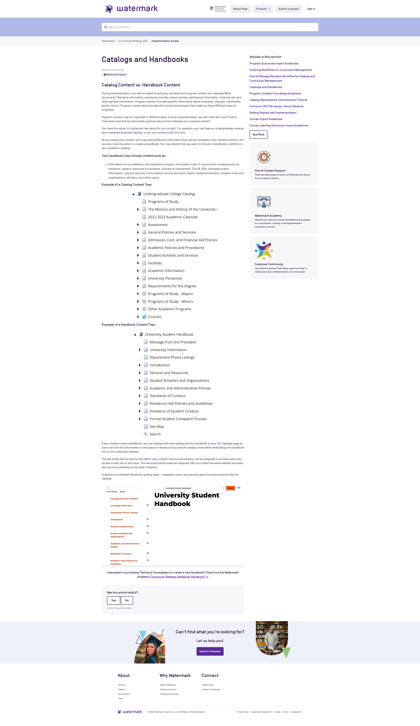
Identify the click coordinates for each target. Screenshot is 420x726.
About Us (122, 685)
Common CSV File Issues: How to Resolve (277, 106)
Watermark (108, 41)
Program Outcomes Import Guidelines (274, 63)
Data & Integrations (168, 685)
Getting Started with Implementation (273, 112)
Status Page (240, 8)
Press (120, 698)
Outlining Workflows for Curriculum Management (281, 70)
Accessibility (296, 712)
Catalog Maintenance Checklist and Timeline (278, 100)
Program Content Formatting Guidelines (275, 93)
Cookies (277, 712)
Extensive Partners (168, 689)
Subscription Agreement (262, 712)
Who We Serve (124, 694)
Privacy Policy (243, 712)
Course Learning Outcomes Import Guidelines (279, 125)
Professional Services (169, 694)
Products (261, 8)
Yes (113, 600)
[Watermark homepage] (132, 9)
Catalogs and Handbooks (266, 87)
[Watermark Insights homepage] (130, 712)
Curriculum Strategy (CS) (133, 41)
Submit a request (289, 8)
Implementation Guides (165, 41)
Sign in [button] (311, 8)
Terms (285, 712)
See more (258, 134)
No (127, 600)
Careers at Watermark (211, 689)
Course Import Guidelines (266, 119)
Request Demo (208, 685)
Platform (122, 689)
